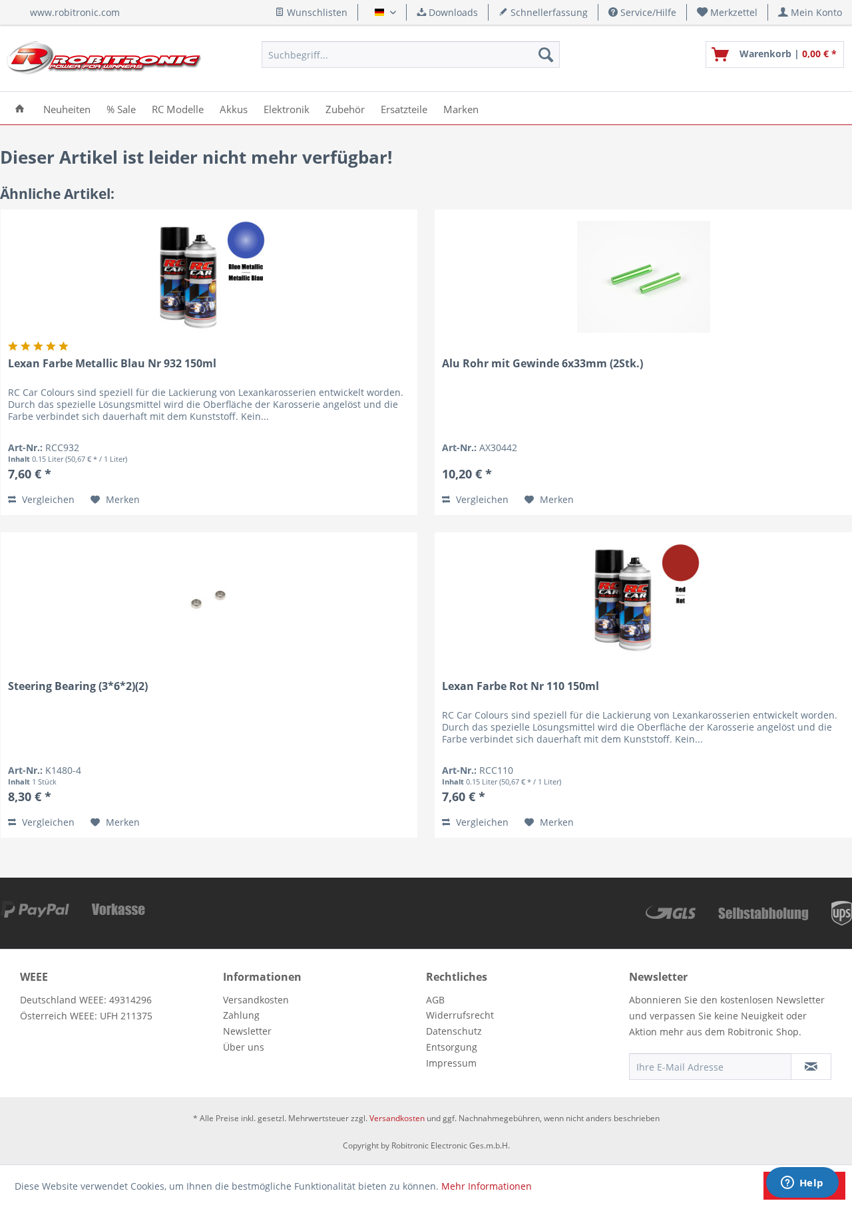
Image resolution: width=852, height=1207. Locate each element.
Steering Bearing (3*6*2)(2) (78, 686)
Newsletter (247, 1031)
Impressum (451, 1063)
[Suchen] (546, 54)
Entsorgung (451, 1047)
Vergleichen (47, 499)
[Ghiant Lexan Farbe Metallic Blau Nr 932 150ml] (209, 277)
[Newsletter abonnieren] (811, 1066)
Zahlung (241, 1015)
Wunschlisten (315, 12)
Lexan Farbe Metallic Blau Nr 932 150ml (112, 364)
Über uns (243, 1047)
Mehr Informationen (486, 1186)
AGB (435, 999)
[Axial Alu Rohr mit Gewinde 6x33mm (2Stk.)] (643, 277)
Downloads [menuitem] (452, 12)
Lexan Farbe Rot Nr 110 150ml (520, 686)
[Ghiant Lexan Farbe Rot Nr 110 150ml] (643, 599)
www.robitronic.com (75, 12)
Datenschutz (454, 1031)
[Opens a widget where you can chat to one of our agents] (802, 1183)
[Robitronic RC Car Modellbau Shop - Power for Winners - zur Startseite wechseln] (104, 58)
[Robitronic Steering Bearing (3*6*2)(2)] (209, 599)
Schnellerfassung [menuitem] (548, 12)
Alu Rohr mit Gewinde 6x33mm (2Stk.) (542, 364)
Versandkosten (256, 999)
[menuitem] (727, 12)
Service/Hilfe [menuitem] (647, 12)
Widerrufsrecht (460, 1015)
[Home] (20, 108)
